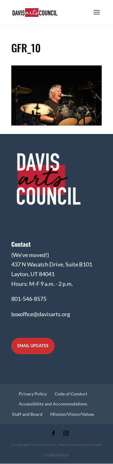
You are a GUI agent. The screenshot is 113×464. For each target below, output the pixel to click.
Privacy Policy (33, 393)
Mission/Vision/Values (72, 414)
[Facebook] (53, 434)
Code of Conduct (71, 393)
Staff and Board (27, 414)
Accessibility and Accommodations (53, 403)
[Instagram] (66, 434)
